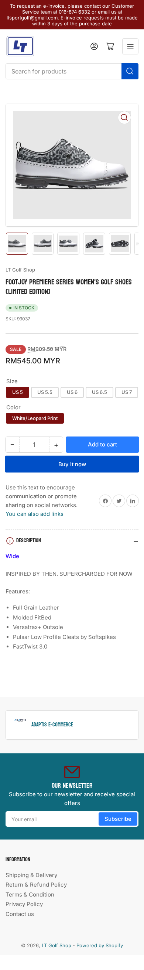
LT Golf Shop (20, 270)
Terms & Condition (30, 894)
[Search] (130, 71)
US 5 (17, 392)
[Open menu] (130, 46)
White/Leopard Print (35, 418)
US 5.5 (44, 392)
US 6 (72, 392)
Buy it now (72, 464)
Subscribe (117, 818)
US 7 (126, 392)
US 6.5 (99, 392)
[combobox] (72, 71)
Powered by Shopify (99, 945)
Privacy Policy (24, 904)
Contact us (20, 913)
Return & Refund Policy (36, 884)
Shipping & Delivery (31, 875)
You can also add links (35, 513)
